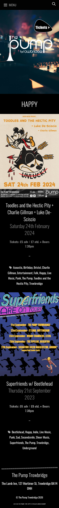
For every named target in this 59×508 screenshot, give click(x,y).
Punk (18, 278)
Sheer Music (42, 437)
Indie (35, 432)
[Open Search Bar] (54, 4)
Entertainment (25, 273)
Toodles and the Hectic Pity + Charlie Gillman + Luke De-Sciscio (29, 212)
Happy (42, 273)
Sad (18, 437)
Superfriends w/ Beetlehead (29, 383)
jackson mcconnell (41, 504)
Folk (36, 273)
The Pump (27, 278)
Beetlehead (18, 432)
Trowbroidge (36, 283)
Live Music (45, 432)
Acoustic (17, 267)
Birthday (28, 267)
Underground (29, 448)
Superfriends (17, 442)
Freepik (22, 504)
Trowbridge (43, 442)
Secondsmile (28, 437)
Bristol (37, 267)
